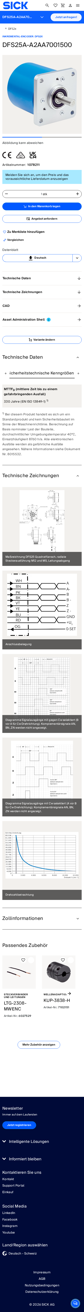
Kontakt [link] (8, 1179)
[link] (15, 5)
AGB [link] (42, 1279)
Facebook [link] (10, 1219)
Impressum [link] (42, 1272)
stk (45, 194)
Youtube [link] (8, 1232)
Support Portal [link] (13, 1185)
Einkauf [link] (7, 1192)
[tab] (40, 373)
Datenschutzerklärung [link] (42, 1292)
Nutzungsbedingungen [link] (42, 1285)
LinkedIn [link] (8, 1213)
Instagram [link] (10, 1226)
